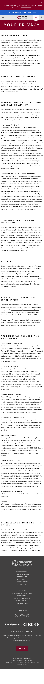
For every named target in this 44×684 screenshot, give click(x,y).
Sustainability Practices (22, 593)
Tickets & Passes (22, 572)
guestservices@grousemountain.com (25, 310)
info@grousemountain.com (11, 448)
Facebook (16, 615)
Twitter (20, 615)
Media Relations (22, 600)
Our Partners (22, 596)
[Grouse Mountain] (22, 17)
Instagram (27, 615)
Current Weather (22, 574)
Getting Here (22, 577)
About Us (22, 591)
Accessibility (22, 579)
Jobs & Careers (22, 582)
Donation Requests (22, 598)
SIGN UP (22, 648)
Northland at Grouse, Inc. (22, 658)
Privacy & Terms (22, 603)
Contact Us (22, 584)
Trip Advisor (23, 615)
